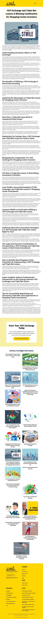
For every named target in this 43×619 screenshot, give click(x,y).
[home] (19, 3)
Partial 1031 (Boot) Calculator (27, 597)
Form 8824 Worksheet (26, 595)
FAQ (7, 605)
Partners (23, 575)
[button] (35, 3)
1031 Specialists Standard (11, 597)
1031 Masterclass (9, 593)
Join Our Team (24, 571)
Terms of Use (24, 585)
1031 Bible (8, 591)
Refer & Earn (24, 573)
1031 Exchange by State (10, 601)
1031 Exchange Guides (10, 603)
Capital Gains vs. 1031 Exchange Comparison (28, 602)
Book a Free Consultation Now (21, 338)
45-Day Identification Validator (28, 599)
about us (23, 569)
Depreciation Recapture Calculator (29, 593)
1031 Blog (8, 599)
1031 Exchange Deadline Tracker (28, 604)
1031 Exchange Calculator (27, 591)
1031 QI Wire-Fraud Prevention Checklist (28, 607)
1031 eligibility (9, 595)
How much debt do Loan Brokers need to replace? (28, 610)
